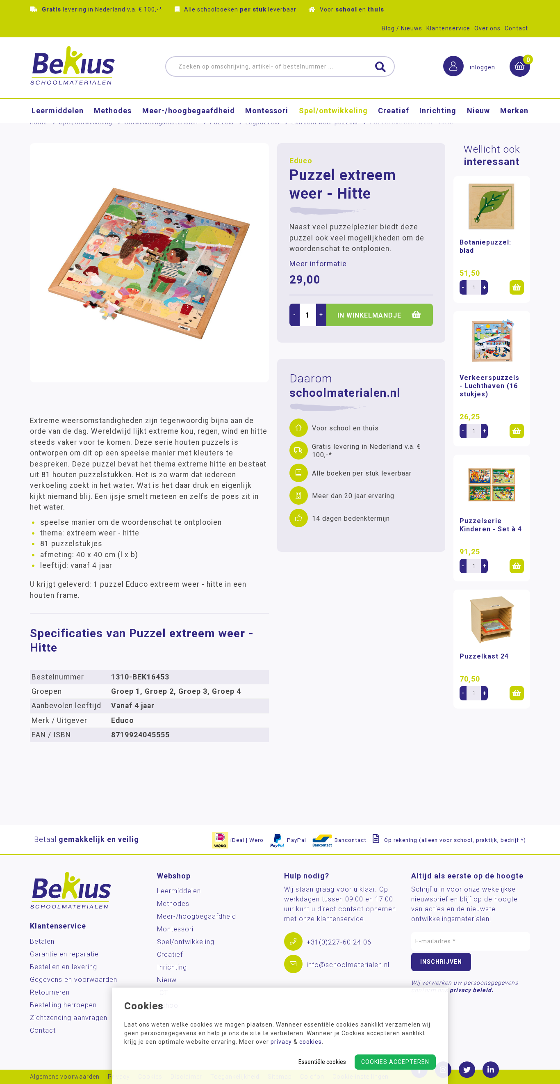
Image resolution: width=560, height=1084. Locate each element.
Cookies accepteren (395, 1062)
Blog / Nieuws (402, 28)
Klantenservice (448, 28)
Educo (300, 161)
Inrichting (437, 110)
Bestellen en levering (63, 967)
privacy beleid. (472, 990)
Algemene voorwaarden (65, 1077)
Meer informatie (318, 264)
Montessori (266, 110)
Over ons (487, 28)
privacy (281, 1041)
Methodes (113, 110)
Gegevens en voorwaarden (73, 979)
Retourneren (50, 992)
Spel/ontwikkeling (333, 110)
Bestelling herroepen (63, 1005)
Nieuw (478, 110)
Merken (514, 110)
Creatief (393, 110)
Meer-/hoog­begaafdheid (188, 110)
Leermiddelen (58, 110)
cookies (310, 1041)
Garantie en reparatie (64, 954)
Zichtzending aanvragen (68, 1018)
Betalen (42, 941)
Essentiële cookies (322, 1062)
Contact (516, 28)
